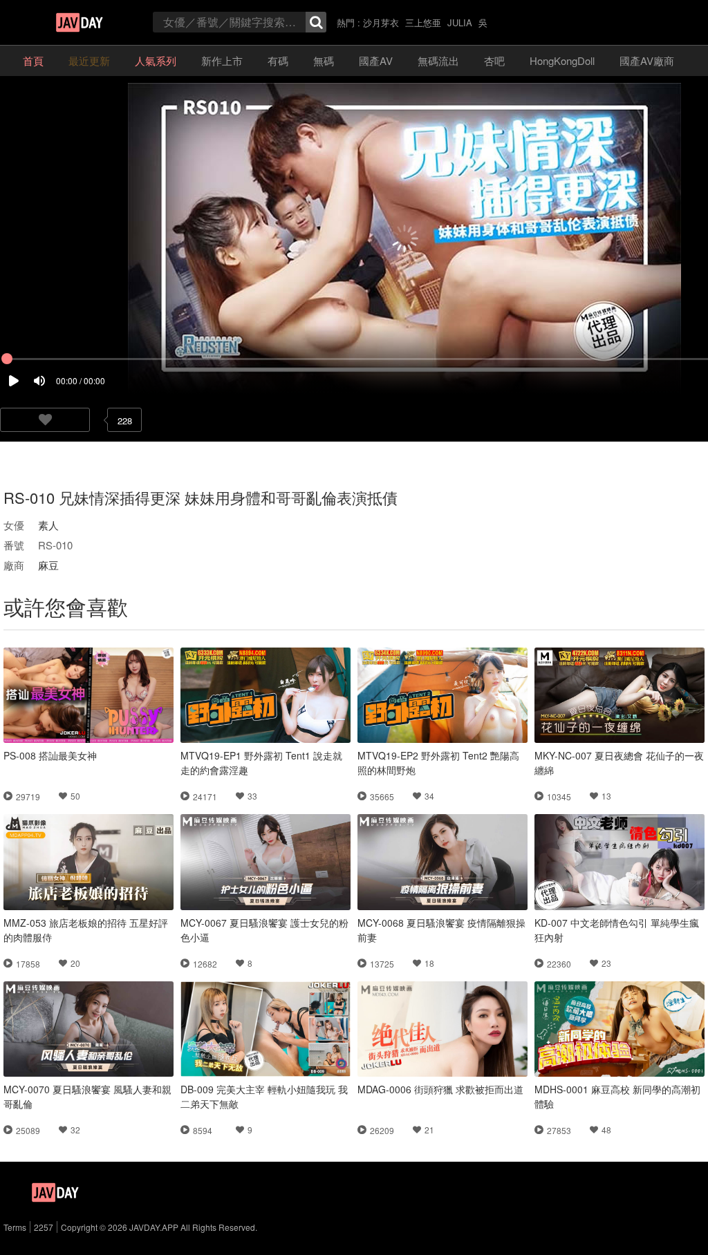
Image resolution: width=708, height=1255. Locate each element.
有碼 (278, 60)
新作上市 (222, 60)
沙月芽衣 (381, 22)
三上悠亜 (423, 22)
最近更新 (89, 60)
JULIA (459, 22)
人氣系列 (155, 60)
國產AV (376, 60)
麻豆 (48, 565)
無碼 (323, 60)
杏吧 (494, 60)
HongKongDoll (562, 60)
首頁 (33, 60)
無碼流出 (438, 60)
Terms (14, 1227)
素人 (48, 525)
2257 (43, 1227)
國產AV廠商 (647, 60)
